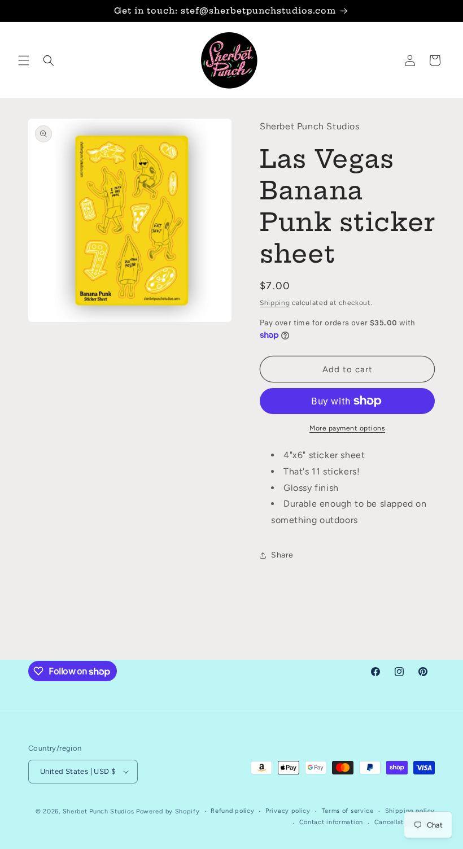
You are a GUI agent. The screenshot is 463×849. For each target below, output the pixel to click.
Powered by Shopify (168, 811)
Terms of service (348, 811)
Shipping (275, 303)
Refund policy (232, 811)
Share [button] (282, 555)
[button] (23, 60)
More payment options (347, 428)
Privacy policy (288, 811)
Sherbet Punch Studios (98, 811)
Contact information (331, 822)
